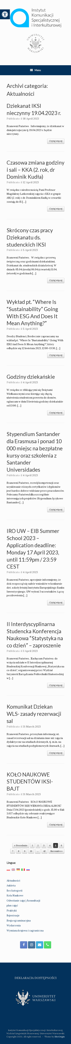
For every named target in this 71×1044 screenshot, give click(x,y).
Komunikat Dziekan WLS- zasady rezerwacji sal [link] (34, 713)
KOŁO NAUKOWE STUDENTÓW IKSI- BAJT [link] (30, 781)
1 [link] (32, 845)
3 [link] (43, 845)
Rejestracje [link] (13, 915)
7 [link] (12, 851)
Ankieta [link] (11, 885)
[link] (5, 14)
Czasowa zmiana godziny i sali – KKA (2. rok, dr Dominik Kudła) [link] (35, 169)
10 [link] (31, 851)
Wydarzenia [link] (14, 925)
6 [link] (61, 845)
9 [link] (24, 851)
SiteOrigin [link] (60, 1036)
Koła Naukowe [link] (15, 895)
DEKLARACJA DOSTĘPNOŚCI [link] (36, 978)
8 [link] (18, 851)
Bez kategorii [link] (14, 890)
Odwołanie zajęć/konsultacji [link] (23, 900)
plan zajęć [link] (12, 905)
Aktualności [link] (13, 880)
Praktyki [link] (12, 910)
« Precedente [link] (20, 845)
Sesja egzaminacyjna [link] (19, 920)
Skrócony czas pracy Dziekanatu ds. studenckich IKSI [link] (30, 237)
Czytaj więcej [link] (55, 141)
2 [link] (38, 845)
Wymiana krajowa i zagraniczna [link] (25, 930)
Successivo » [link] (56, 851)
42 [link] (44, 851)
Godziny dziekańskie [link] (31, 376)
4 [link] (49, 845)
